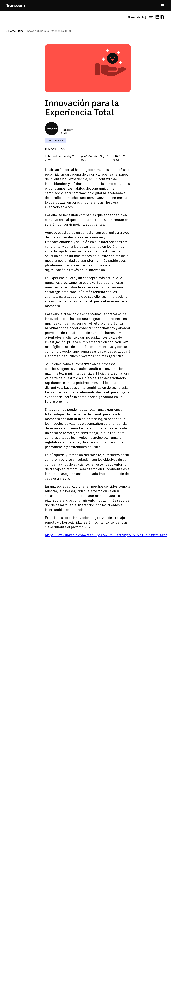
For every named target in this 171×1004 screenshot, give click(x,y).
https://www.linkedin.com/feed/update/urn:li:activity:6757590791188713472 (106, 535)
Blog (21, 31)
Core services (55, 140)
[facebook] (162, 17)
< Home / (11, 31)
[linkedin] (157, 17)
